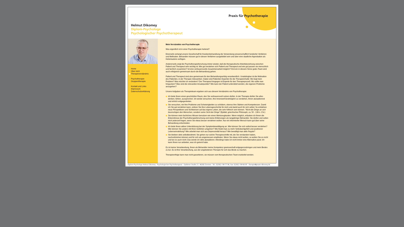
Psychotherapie (137, 79)
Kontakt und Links (138, 86)
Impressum (135, 89)
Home (133, 69)
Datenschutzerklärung (140, 91)
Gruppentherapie (138, 81)
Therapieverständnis (140, 74)
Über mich (135, 71)
